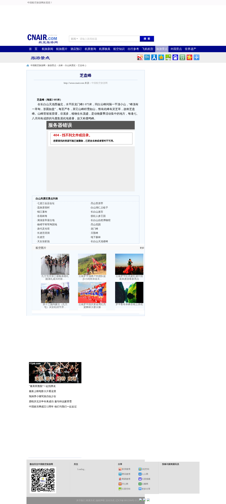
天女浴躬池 (43, 241)
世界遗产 (190, 48)
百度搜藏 (146, 479)
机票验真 (104, 48)
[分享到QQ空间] (161, 57)
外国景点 (176, 48)
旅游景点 (162, 48)
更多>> (143, 248)
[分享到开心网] (189, 57)
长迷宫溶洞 (43, 233)
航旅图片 (61, 48)
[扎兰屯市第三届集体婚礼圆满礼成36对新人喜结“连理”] (55, 274)
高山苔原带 (97, 203)
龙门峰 (94, 228)
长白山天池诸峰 (99, 241)
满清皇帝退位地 (46, 220)
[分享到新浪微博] (139, 57)
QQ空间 (145, 469)
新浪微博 (126, 469)
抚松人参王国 (98, 216)
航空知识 (119, 48)
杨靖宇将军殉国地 (47, 224)
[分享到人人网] (154, 57)
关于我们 (80, 500)
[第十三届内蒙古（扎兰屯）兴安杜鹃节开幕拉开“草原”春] (55, 302)
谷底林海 (42, 216)
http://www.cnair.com (74, 83)
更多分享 (146, 489)
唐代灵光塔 (43, 228)
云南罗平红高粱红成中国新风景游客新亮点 (129, 277)
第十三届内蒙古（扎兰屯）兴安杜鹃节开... (55, 305)
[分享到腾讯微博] (147, 57)
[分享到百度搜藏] (175, 57)
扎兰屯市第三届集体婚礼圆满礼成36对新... (55, 277)
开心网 (125, 484)
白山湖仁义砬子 (99, 207)
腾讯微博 (126, 474)
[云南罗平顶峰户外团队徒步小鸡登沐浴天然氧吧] (92, 274)
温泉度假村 (43, 207)
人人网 (145, 474)
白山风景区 (70, 65)
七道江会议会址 (46, 203)
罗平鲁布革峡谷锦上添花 (129, 304)
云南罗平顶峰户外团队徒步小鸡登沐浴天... (92, 277)
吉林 (60, 65)
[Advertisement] (113, 8)
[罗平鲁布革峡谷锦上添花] (129, 302)
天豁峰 (94, 233)
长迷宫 (41, 237)
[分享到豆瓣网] (182, 57)
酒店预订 (76, 48)
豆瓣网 (145, 484)
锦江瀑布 (42, 211)
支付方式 (110, 500)
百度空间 (126, 489)
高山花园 (96, 224)
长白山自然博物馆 (101, 220)
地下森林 (96, 237)
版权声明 (100, 500)
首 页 (33, 48)
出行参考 (133, 48)
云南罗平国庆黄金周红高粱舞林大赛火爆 (92, 305)
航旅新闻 (47, 48)
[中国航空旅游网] (42, 43)
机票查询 (90, 48)
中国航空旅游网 (38, 65)
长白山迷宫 (97, 211)
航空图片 (41, 247)
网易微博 (126, 479)
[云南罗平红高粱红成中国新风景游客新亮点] (129, 274)
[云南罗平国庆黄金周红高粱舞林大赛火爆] (92, 302)
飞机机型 (147, 48)
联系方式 (90, 500)
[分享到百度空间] (168, 57)
